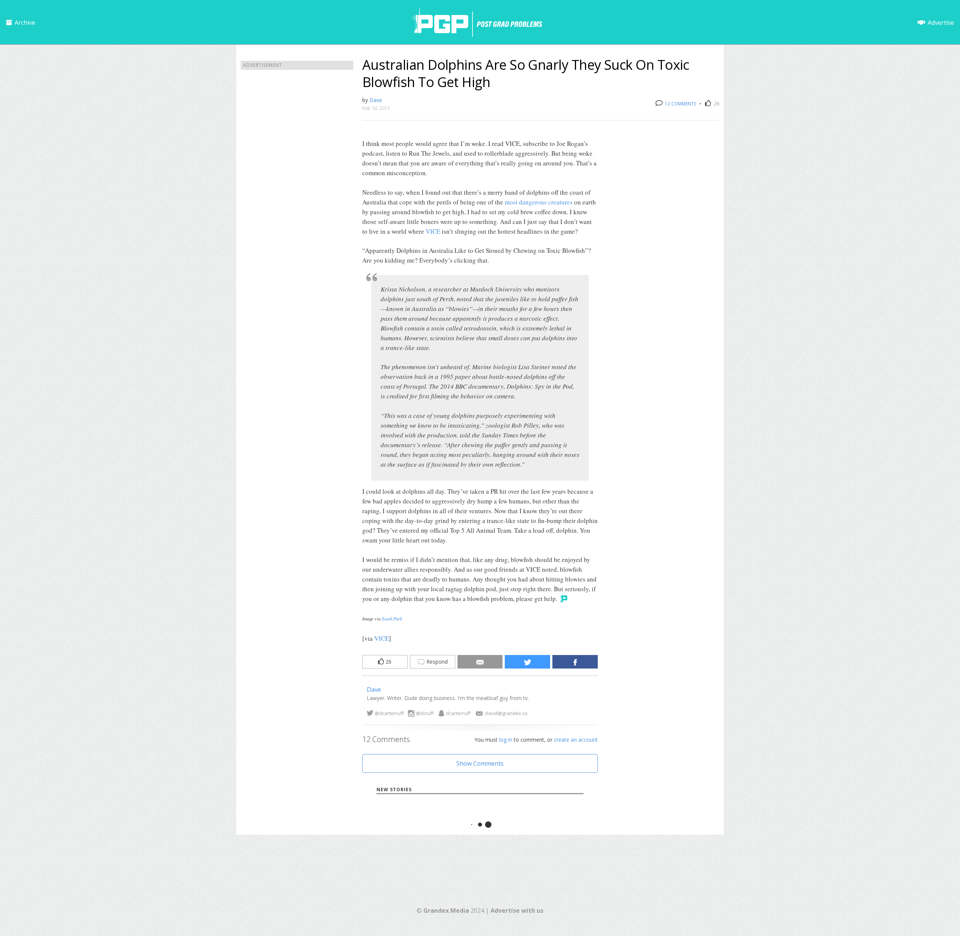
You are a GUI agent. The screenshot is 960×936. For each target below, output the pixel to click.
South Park (392, 618)
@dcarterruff (389, 713)
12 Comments (680, 104)
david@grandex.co (506, 713)
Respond (436, 661)
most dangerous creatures (539, 202)
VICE (433, 231)
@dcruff (425, 713)
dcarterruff (458, 713)
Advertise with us (516, 910)
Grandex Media (446, 910)
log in (505, 739)
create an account (576, 739)
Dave (375, 100)
